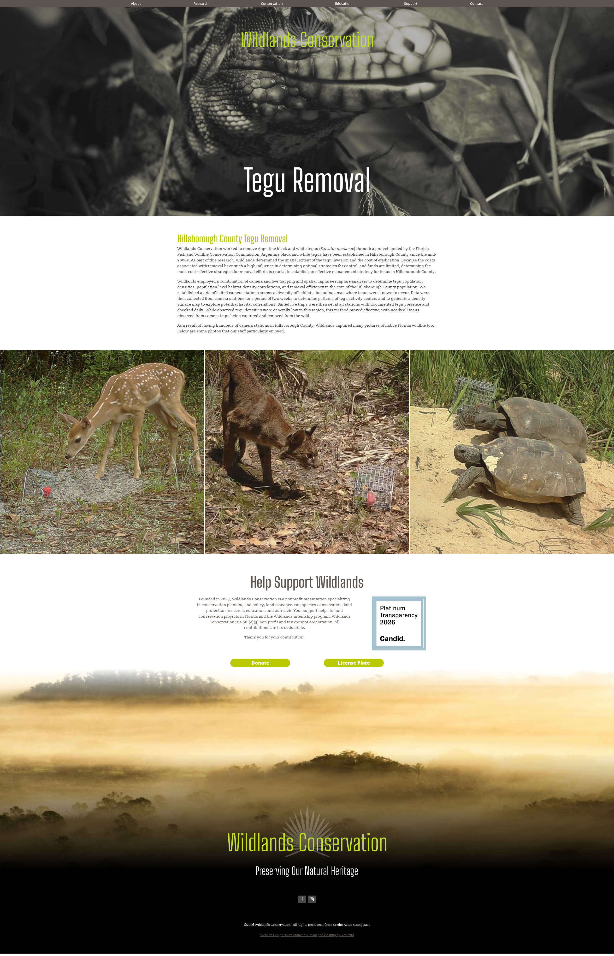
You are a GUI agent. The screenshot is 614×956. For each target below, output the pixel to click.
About (136, 4)
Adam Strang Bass (357, 925)
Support (411, 4)
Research (201, 4)
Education (343, 4)
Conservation (272, 4)
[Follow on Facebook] (302, 899)
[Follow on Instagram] (312, 899)
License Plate (354, 663)
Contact (476, 4)
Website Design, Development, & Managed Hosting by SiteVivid (307, 935)
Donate (260, 663)
